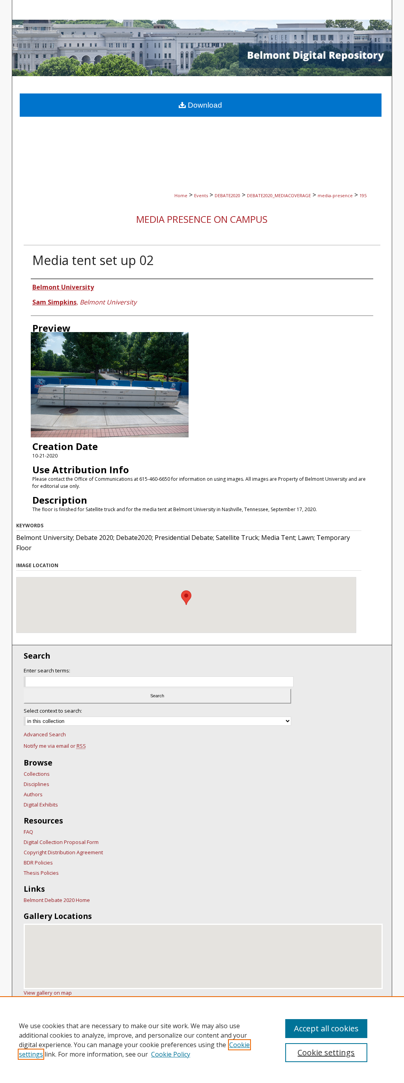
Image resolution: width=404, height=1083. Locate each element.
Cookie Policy (170, 1054)
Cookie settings (326, 1052)
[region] (202, 1039)
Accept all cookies (326, 1028)
